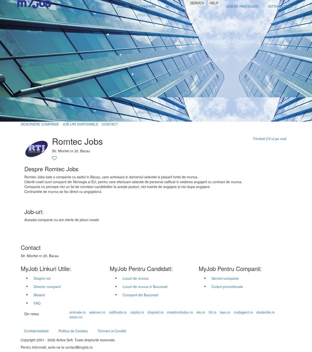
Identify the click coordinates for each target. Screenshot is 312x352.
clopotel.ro (155, 312)
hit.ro (212, 312)
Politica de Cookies (73, 330)
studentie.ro (265, 312)
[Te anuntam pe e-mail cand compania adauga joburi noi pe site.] (54, 158)
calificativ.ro (118, 312)
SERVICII (197, 2)
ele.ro (200, 312)
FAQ (37, 303)
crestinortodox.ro (180, 312)
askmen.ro (97, 312)
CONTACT (110, 124)
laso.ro (225, 312)
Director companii (47, 286)
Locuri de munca (135, 278)
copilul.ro (137, 312)
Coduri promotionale (227, 286)
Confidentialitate (36, 330)
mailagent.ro (243, 312)
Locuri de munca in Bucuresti (145, 286)
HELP (214, 2)
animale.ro (77, 312)
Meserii (39, 294)
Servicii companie (225, 278)
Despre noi (42, 278)
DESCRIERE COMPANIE (40, 124)
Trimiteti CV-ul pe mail (269, 138)
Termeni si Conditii (112, 330)
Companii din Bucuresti (140, 294)
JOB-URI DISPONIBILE (80, 124)
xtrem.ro (75, 317)
